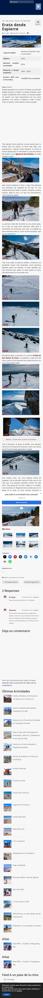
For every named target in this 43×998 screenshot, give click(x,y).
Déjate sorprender (21, 502)
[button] (21, 494)
